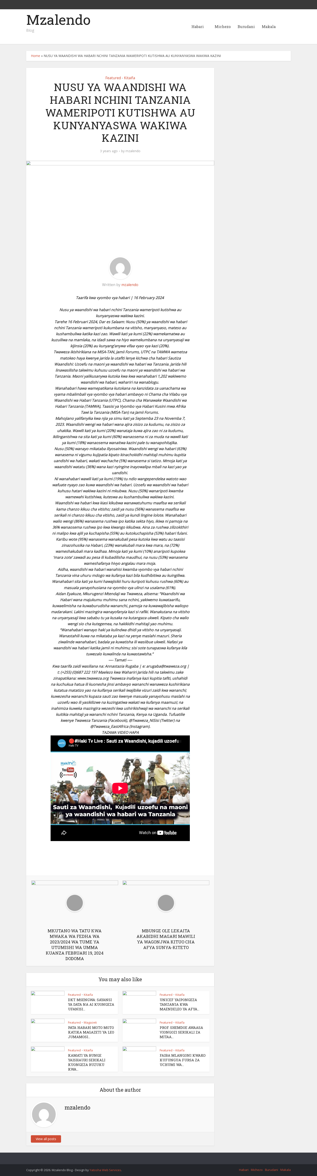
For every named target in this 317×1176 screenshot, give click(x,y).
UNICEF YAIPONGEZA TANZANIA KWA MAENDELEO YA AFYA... (179, 1004)
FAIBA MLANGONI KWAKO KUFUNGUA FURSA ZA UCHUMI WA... (183, 1060)
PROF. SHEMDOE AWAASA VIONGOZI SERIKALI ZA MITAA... (181, 1032)
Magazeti (90, 1022)
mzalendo (133, 151)
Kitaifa (129, 77)
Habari (197, 26)
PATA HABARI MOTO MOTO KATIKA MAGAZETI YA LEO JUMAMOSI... (91, 1032)
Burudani (246, 26)
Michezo (223, 26)
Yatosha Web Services (105, 1170)
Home (35, 56)
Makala (269, 26)
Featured (113, 77)
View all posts (46, 1139)
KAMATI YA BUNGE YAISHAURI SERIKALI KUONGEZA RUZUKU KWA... (86, 1062)
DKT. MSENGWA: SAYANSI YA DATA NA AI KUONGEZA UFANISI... (91, 1004)
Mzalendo (58, 19)
